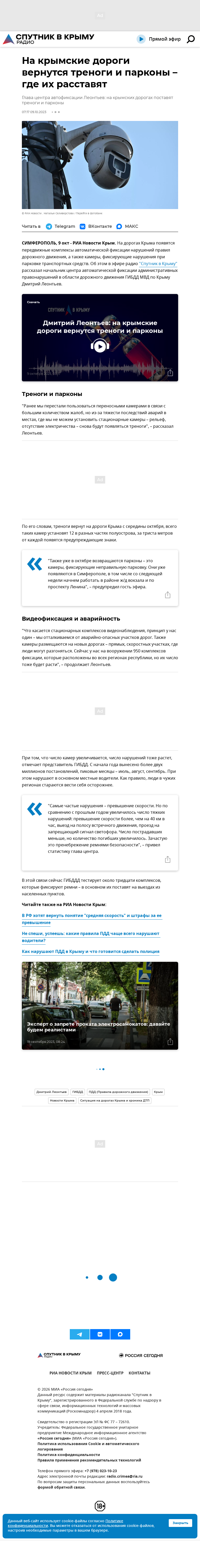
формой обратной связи (61, 1488)
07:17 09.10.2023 (34, 112)
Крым (158, 1092)
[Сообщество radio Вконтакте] (100, 1334)
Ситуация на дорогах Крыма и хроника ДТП (114, 1100)
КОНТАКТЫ (140, 1374)
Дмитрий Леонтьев (51, 1092)
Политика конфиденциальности (69, 1455)
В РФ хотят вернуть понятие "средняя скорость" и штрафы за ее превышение (92, 919)
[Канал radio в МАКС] (120, 1334)
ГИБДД (77, 1092)
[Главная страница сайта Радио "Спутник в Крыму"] (49, 39)
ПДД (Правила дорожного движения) (118, 1092)
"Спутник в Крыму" (158, 264)
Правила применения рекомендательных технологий (89, 1461)
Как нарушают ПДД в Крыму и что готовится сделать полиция (90, 952)
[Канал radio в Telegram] (80, 1334)
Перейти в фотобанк (89, 213)
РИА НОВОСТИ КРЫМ (70, 1374)
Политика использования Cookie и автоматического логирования (88, 1447)
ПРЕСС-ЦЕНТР (110, 1374)
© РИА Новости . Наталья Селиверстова (48, 213)
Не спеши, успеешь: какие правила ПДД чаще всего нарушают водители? (91, 937)
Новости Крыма (62, 1100)
